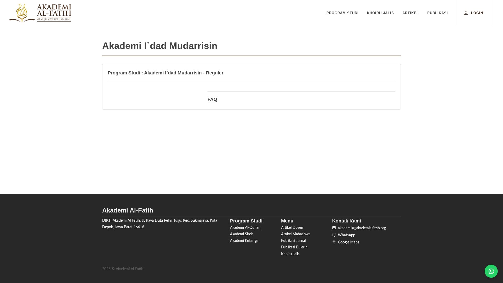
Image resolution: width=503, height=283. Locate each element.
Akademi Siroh (241, 234)
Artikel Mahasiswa (295, 234)
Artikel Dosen (292, 228)
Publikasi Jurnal (293, 241)
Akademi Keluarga (244, 241)
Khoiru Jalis (290, 254)
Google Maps (347, 242)
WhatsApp (345, 235)
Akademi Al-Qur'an (245, 228)
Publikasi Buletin (294, 247)
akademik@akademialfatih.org (361, 228)
